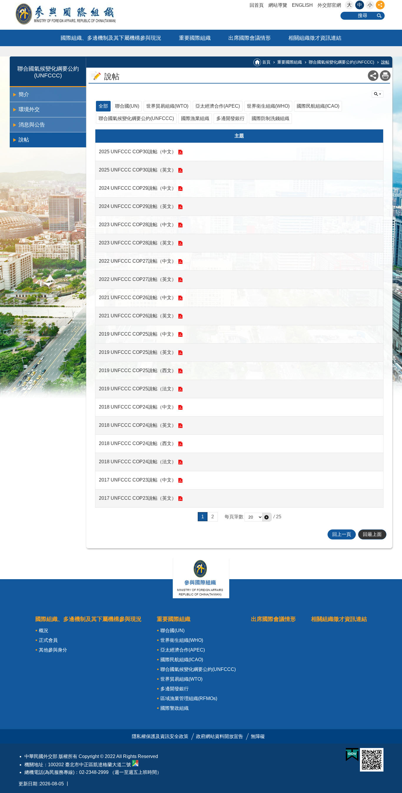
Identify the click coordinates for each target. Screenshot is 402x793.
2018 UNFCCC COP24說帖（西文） (137, 443)
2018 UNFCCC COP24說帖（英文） (137, 425)
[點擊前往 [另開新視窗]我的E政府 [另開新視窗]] (352, 755)
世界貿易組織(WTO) (167, 106)
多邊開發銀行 (230, 118)
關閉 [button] (380, 5)
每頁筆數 (234, 516)
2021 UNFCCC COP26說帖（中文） (137, 297)
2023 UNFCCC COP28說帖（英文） (137, 242)
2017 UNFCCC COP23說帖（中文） (137, 479)
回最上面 (372, 534)
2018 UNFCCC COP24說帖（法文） (137, 461)
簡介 (24, 94)
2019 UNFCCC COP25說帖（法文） (137, 388)
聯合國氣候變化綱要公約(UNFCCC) (341, 62)
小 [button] (370, 4)
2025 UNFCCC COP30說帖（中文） (137, 151)
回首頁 (257, 5)
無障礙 (258, 736)
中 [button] (359, 4)
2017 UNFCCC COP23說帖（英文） (137, 498)
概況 (43, 630)
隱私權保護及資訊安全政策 (160, 736)
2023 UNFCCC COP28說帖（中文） (137, 224)
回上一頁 (341, 534)
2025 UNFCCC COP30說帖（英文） (137, 169)
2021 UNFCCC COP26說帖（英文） (137, 315)
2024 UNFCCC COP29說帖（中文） (137, 188)
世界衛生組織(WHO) (268, 106)
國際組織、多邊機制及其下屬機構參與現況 (111, 38)
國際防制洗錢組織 (270, 118)
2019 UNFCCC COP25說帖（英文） (137, 352)
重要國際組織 (195, 38)
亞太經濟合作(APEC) (217, 106)
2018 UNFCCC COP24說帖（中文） (137, 406)
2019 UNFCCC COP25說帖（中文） (137, 333)
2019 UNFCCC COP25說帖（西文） (137, 370)
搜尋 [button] (362, 15)
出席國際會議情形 (249, 38)
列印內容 (385, 75)
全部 (103, 106)
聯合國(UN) (127, 106)
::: (2, 2)
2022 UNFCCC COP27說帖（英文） (137, 279)
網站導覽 (277, 5)
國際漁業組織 (195, 118)
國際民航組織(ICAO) (318, 106)
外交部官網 (329, 5)
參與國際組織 (77, 14)
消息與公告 (32, 125)
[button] (267, 517)
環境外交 (29, 109)
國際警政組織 (174, 708)
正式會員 (48, 640)
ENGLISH (302, 5)
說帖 (24, 140)
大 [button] (349, 4)
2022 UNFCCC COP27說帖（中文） (137, 261)
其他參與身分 (53, 649)
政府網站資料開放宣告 (219, 736)
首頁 (266, 62)
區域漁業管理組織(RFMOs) (188, 698)
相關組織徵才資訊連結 (314, 38)
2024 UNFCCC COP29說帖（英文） (137, 206)
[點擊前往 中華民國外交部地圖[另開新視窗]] (135, 764)
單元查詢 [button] (377, 94)
